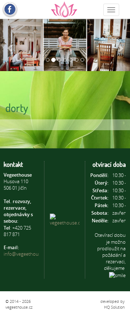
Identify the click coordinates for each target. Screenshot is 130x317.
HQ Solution (114, 307)
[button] (10, 44)
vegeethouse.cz (18, 307)
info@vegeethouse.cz (26, 254)
